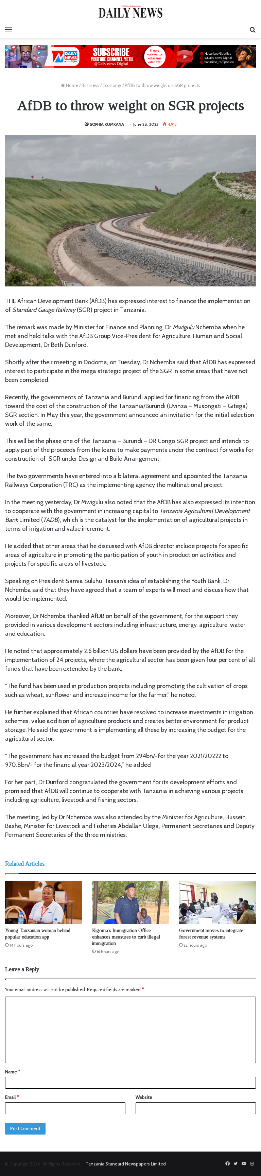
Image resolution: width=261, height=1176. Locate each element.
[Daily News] (130, 11)
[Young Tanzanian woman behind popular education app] (43, 902)
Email (12, 1097)
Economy (112, 85)
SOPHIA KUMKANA (107, 124)
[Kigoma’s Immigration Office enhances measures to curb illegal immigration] (130, 902)
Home (71, 85)
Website (144, 1097)
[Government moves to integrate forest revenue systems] (217, 902)
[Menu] (8, 29)
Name (12, 1071)
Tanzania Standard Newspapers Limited (126, 1163)
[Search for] (252, 29)
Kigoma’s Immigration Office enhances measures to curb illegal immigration (126, 937)
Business (90, 85)
